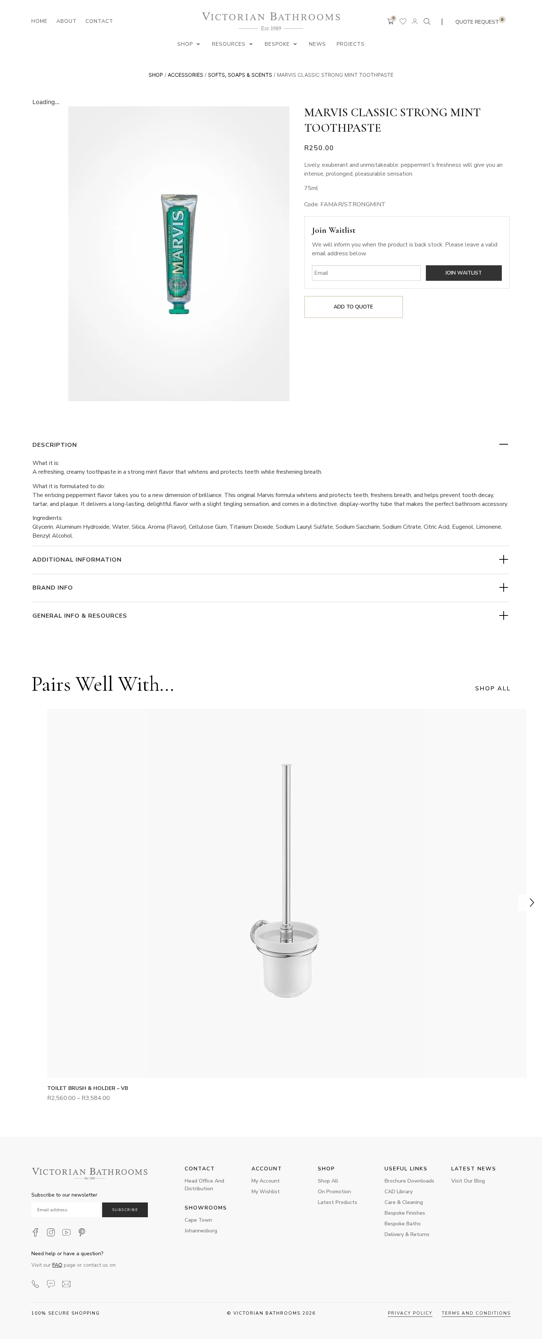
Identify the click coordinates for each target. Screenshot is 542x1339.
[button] (189, 44)
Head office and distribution (204, 1184)
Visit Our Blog (468, 1180)
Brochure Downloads (409, 1180)
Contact (99, 21)
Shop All (328, 1180)
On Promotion (334, 1191)
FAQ (57, 1265)
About (66, 21)
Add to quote (353, 306)
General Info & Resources (79, 616)
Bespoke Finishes (405, 1213)
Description (54, 445)
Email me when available (464, 273)
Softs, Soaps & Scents (240, 75)
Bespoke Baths (403, 1223)
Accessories (185, 75)
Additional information (77, 560)
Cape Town (198, 1220)
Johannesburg (201, 1230)
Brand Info (52, 588)
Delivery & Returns (407, 1234)
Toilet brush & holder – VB (87, 1088)
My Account (265, 1180)
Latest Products (337, 1202)
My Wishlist (265, 1191)
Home (39, 21)
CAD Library (399, 1191)
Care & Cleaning (404, 1202)
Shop (156, 75)
